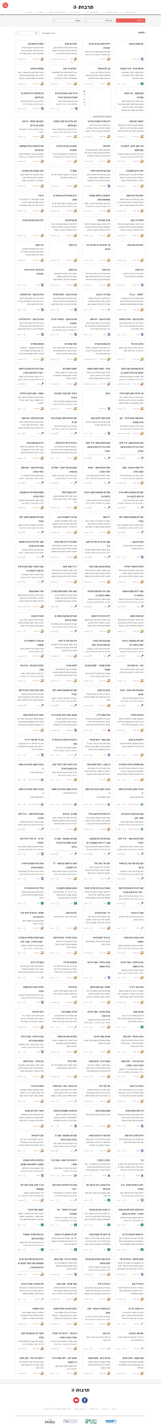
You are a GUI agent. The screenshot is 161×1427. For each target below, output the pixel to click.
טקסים (40, 12)
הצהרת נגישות (80, 1409)
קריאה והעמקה (112, 12)
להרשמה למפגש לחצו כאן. (102, 116)
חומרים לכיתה (131, 12)
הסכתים (30, 12)
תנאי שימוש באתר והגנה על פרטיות (57, 1409)
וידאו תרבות (75, 12)
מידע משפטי (93, 1409)
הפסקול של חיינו (92, 12)
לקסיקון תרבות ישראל (57, 12)
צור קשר (105, 1409)
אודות (114, 1409)
